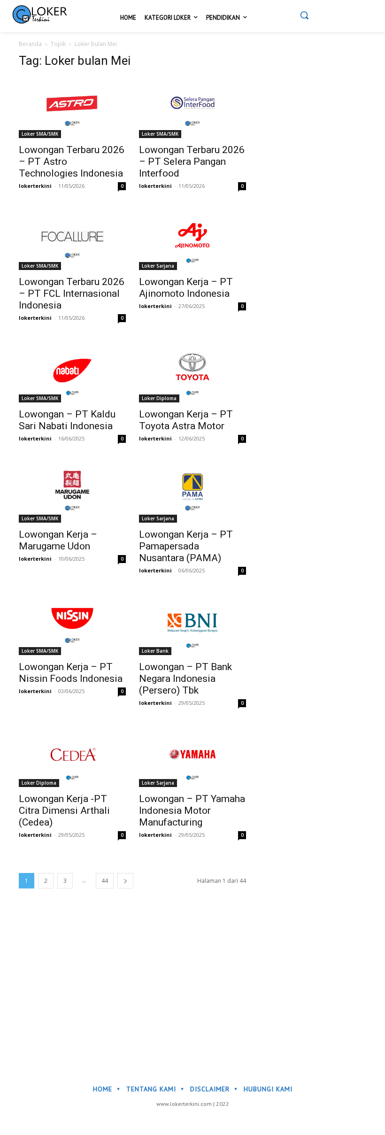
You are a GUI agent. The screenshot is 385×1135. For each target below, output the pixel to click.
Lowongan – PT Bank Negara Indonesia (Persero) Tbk (185, 678)
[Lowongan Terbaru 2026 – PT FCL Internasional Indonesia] (72, 240)
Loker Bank (155, 651)
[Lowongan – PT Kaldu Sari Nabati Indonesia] (72, 372)
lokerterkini (35, 185)
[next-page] (125, 880)
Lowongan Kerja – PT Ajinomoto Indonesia (186, 287)
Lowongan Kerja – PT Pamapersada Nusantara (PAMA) (186, 546)
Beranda (30, 44)
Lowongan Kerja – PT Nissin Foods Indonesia (71, 672)
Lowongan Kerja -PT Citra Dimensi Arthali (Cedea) (64, 810)
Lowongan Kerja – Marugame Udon (58, 540)
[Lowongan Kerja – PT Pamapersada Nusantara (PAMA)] (192, 493)
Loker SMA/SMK (40, 134)
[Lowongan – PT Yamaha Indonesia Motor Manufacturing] (192, 757)
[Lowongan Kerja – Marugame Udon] (72, 493)
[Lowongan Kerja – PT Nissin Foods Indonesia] (72, 625)
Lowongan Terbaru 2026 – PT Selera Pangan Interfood (192, 161)
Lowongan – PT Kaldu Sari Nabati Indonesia (67, 420)
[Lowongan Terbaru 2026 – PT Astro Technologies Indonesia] (72, 107)
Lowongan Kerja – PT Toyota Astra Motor (186, 420)
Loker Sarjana (158, 266)
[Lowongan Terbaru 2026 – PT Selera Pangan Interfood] (192, 107)
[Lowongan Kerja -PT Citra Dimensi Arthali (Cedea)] (72, 757)
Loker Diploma (159, 398)
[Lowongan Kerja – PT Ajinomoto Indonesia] (192, 240)
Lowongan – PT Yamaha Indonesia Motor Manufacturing (192, 810)
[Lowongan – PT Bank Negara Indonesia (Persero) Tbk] (192, 625)
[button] (304, 15)
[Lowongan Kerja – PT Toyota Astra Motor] (192, 372)
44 (104, 881)
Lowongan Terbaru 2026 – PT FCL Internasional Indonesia (71, 293)
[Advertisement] (192, 979)
